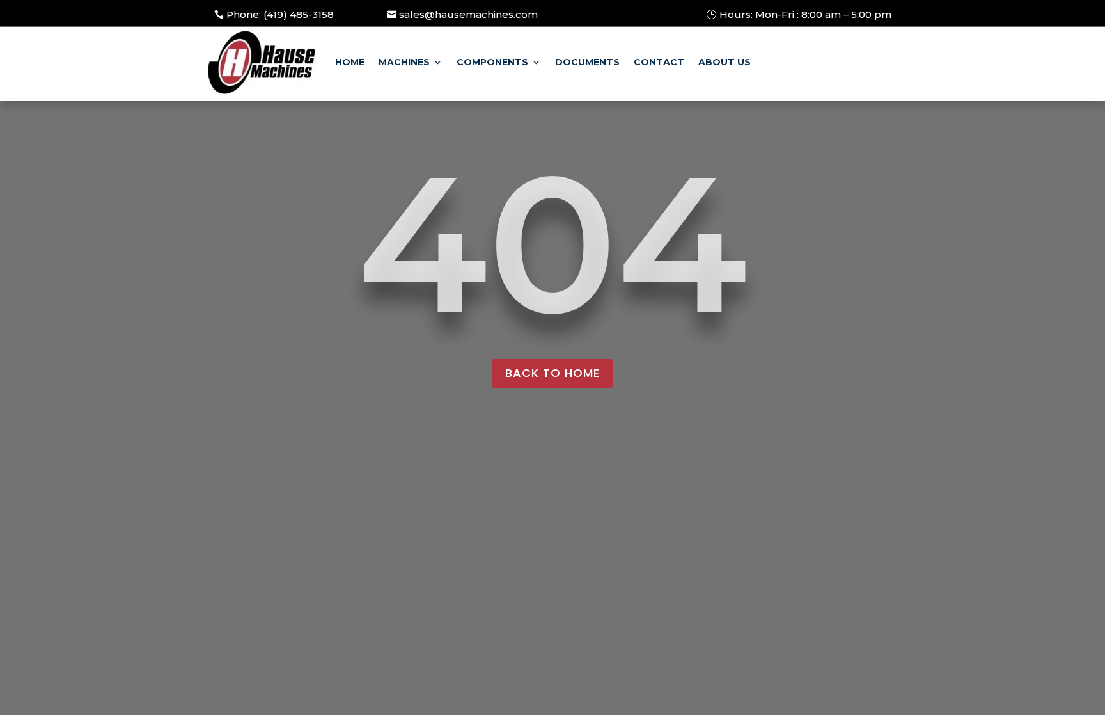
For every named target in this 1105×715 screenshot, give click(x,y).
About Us (724, 62)
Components (492, 62)
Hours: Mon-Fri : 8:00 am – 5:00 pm (805, 14)
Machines (404, 62)
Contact (659, 62)
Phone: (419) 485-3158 (280, 14)
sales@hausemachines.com (468, 14)
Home (349, 62)
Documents (587, 62)
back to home (552, 373)
